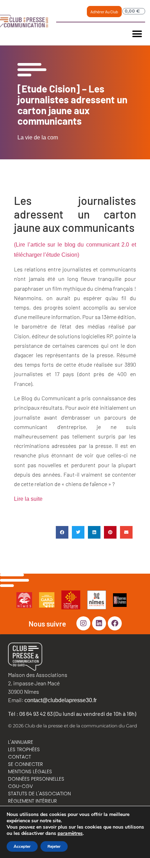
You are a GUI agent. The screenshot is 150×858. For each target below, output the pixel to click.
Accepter (22, 846)
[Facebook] (115, 623)
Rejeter (54, 846)
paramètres (70, 833)
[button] (137, 34)
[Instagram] (83, 623)
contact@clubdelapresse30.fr (60, 700)
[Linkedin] (99, 623)
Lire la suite (28, 499)
